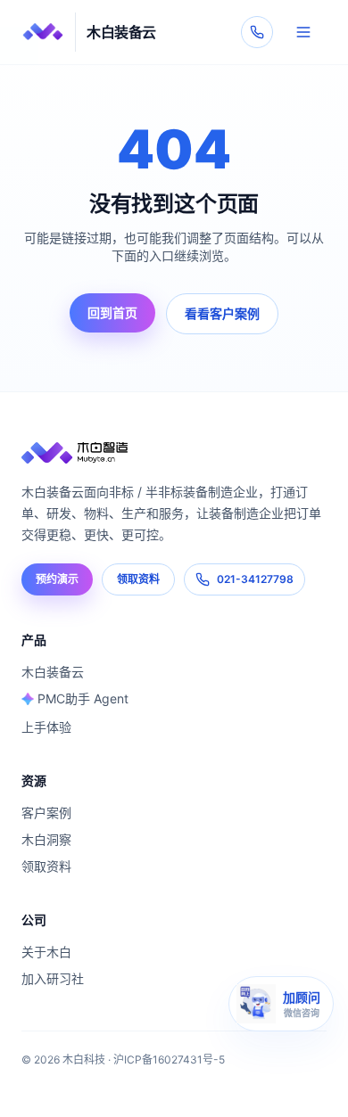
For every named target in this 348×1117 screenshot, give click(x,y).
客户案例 (46, 812)
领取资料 (138, 579)
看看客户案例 (222, 313)
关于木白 (46, 951)
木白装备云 (52, 671)
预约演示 (57, 579)
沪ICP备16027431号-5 (169, 1059)
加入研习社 (52, 978)
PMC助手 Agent (82, 698)
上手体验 (46, 727)
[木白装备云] (174, 453)
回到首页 (112, 312)
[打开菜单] (303, 32)
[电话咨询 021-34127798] (257, 32)
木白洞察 (46, 839)
